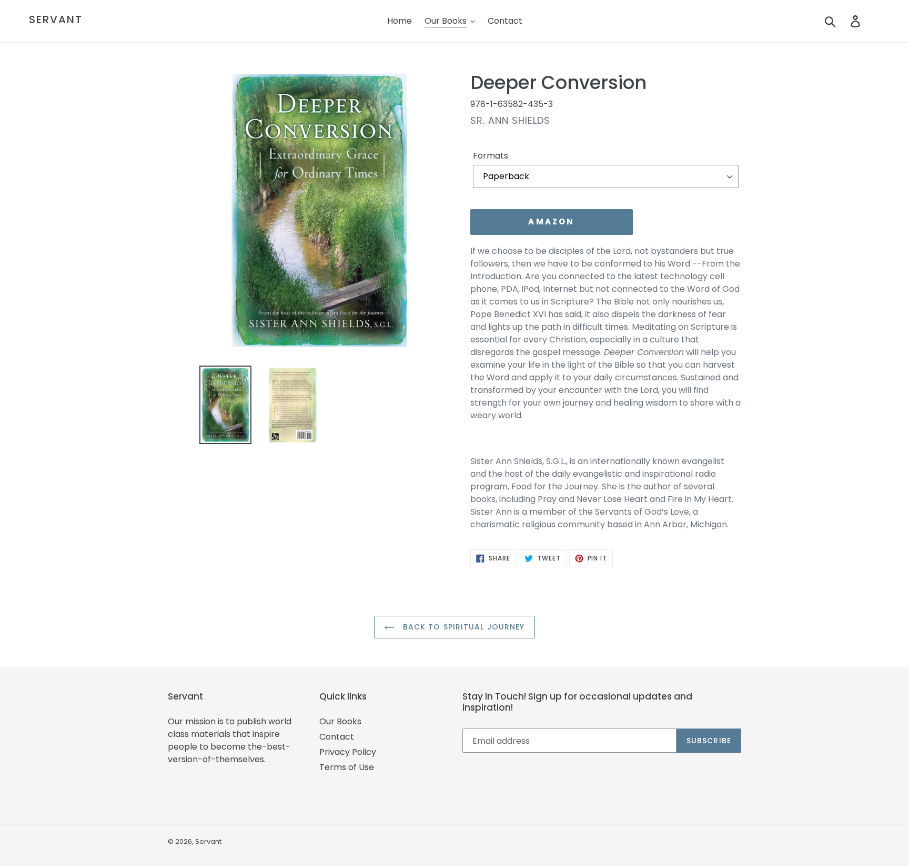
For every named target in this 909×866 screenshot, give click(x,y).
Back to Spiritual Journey (462, 627)
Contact (336, 737)
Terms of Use (346, 767)
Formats (490, 156)
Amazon (551, 221)
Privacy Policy (347, 752)
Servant (56, 19)
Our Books (340, 721)
